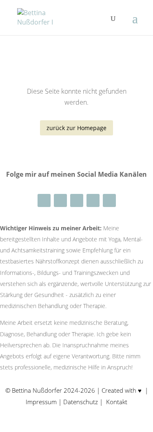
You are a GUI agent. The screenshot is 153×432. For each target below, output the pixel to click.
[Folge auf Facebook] (60, 200)
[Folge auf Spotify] (109, 200)
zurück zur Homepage (76, 128)
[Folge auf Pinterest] (93, 200)
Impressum (42, 402)
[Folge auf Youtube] (76, 200)
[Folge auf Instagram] (44, 200)
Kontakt (116, 402)
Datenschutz (81, 402)
